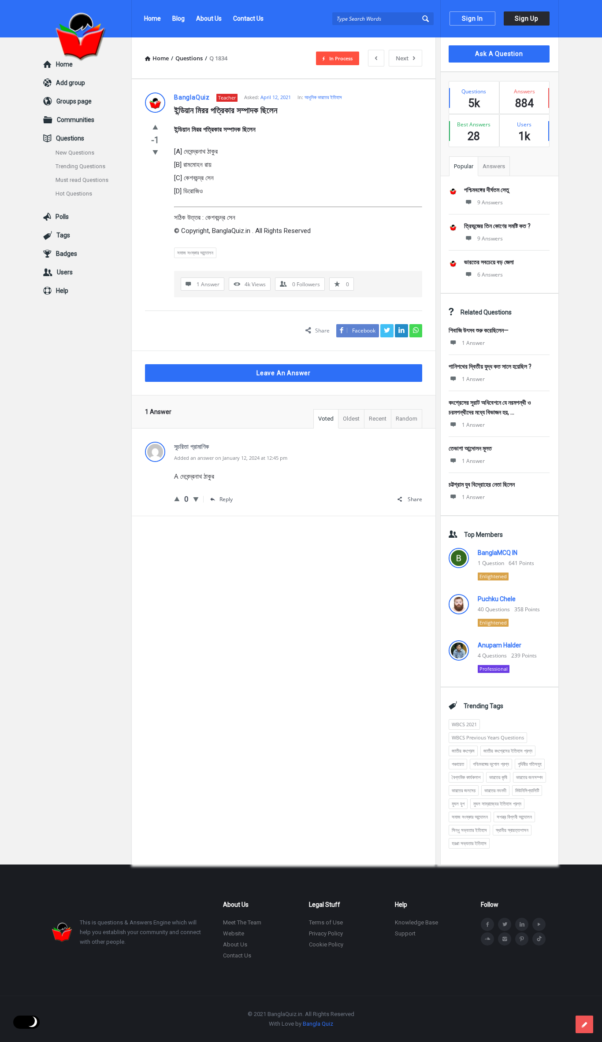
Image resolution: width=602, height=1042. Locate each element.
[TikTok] (539, 939)
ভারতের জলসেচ (464, 790)
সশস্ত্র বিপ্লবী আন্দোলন (514, 816)
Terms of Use (326, 922)
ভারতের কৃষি (498, 777)
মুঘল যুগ (458, 803)
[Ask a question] (584, 1024)
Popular (463, 166)
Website (233, 933)
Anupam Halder (499, 645)
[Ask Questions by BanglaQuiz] (87, 18)
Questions (70, 138)
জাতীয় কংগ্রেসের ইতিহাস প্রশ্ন (507, 750)
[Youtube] (539, 924)
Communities (75, 119)
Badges (66, 253)
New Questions (75, 152)
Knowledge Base (416, 922)
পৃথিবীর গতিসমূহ (530, 764)
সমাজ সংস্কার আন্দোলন (195, 252)
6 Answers (490, 274)
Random (406, 418)
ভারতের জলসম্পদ (529, 777)
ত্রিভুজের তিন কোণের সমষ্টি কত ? (497, 225)
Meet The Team (242, 922)
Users (65, 272)
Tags (63, 235)
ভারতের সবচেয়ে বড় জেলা (489, 262)
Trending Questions (80, 166)
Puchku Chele (497, 598)
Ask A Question (499, 53)
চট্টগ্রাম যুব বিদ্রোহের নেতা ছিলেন (482, 484)
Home (152, 18)
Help (62, 290)
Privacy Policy (326, 933)
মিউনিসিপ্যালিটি (527, 790)
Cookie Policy (326, 944)
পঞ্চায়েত (458, 764)
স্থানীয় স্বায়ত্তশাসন (512, 830)
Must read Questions (82, 180)
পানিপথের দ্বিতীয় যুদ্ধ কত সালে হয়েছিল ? (490, 366)
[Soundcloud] (487, 939)
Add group (70, 82)
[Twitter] (504, 924)
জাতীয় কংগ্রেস (463, 750)
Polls (62, 216)
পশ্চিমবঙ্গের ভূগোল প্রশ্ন (491, 764)
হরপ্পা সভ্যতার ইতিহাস (469, 843)
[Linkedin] (521, 924)
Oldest (351, 418)
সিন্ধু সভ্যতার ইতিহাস (469, 830)
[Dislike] (155, 152)
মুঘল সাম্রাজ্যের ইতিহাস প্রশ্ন (497, 803)
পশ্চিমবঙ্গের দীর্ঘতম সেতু (486, 189)
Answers (494, 166)
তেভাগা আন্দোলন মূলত (470, 448)
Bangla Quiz (318, 1023)
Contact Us (248, 18)
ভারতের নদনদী (495, 790)
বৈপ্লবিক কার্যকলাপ (466, 777)
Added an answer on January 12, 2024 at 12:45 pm (230, 457)
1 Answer (473, 343)
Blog (178, 18)
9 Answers (490, 202)
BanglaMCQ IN (497, 552)
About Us (209, 18)
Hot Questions (74, 193)
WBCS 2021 (464, 724)
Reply (226, 499)
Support (405, 933)
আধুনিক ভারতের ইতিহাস (323, 97)
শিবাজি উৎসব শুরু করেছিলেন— (479, 330)
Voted (326, 418)
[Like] (155, 127)
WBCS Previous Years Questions (488, 737)
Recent (377, 418)
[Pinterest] (521, 939)
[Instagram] (504, 939)
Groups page (74, 101)
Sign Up (527, 18)
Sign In (472, 18)
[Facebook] (487, 924)
